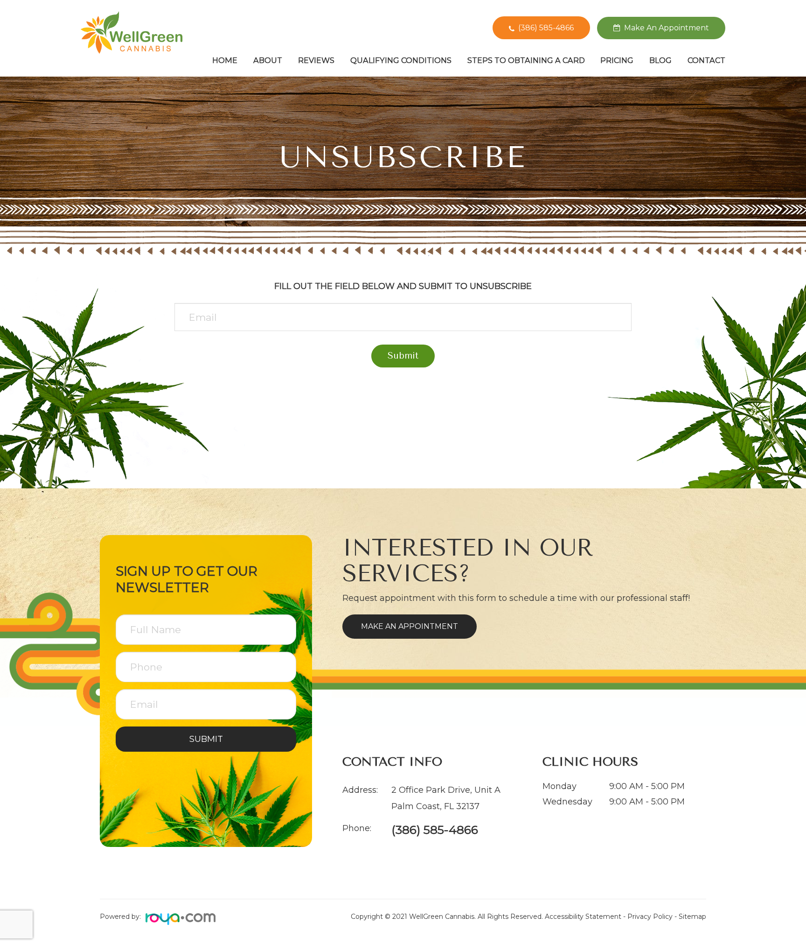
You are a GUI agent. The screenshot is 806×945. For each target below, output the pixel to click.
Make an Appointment (409, 626)
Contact (706, 60)
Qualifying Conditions (401, 60)
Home (224, 60)
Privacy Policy (650, 916)
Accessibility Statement (583, 916)
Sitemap (692, 916)
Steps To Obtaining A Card (526, 60)
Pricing (616, 60)
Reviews (316, 60)
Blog (660, 60)
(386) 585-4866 (546, 27)
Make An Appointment (666, 27)
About (267, 60)
